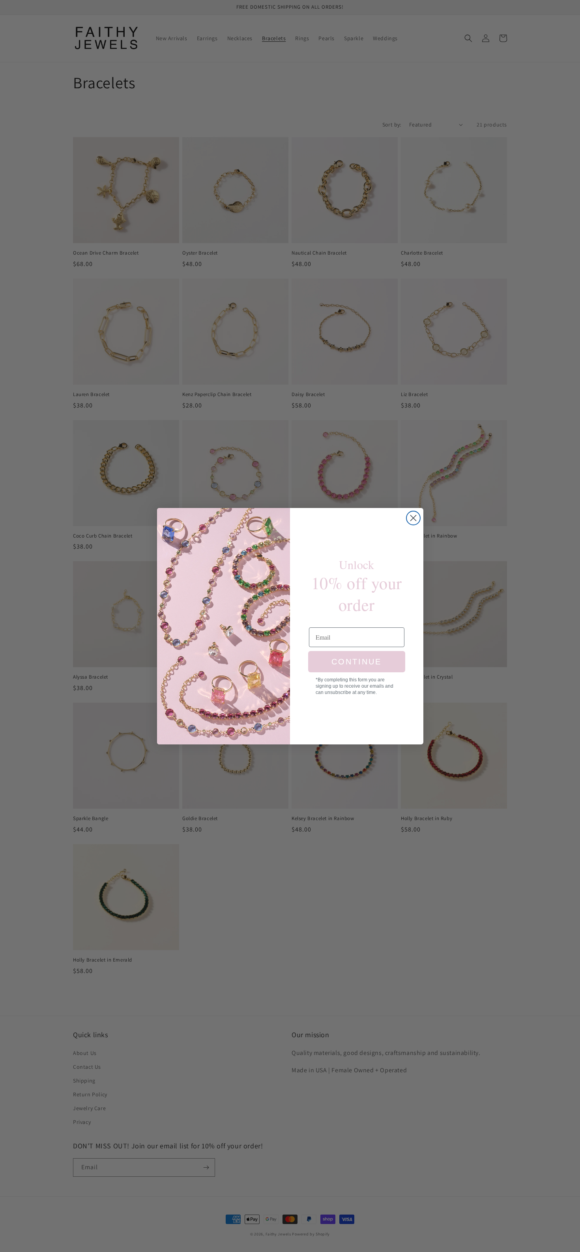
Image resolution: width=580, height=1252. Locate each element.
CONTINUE (356, 661)
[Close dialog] (413, 518)
